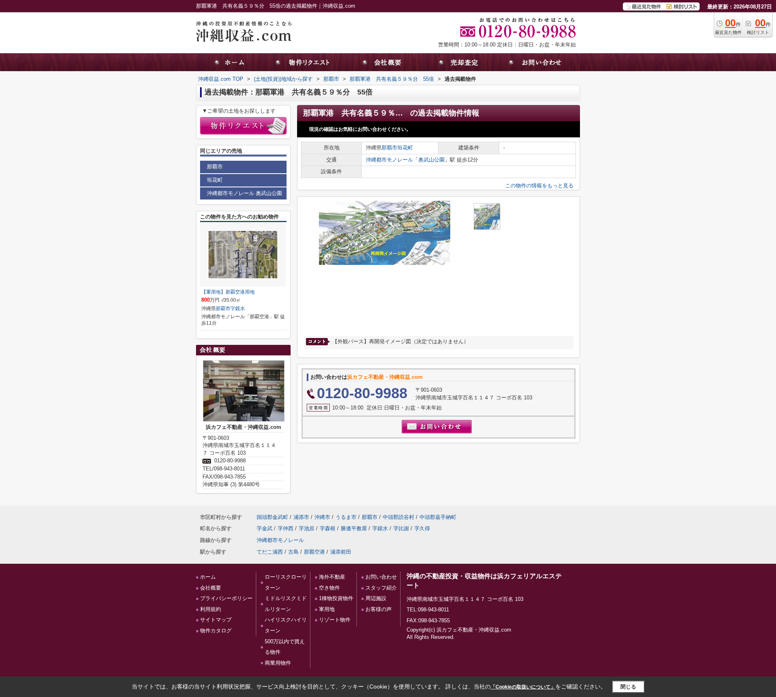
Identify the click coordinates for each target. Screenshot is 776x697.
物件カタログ (216, 631)
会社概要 (210, 588)
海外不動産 (332, 577)
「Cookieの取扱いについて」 (523, 687)
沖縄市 (322, 517)
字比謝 (401, 528)
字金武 (264, 528)
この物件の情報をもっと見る (539, 186)
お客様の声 (378, 609)
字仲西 (285, 528)
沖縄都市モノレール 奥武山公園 (244, 193)
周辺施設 (375, 598)
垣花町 (405, 148)
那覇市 (389, 148)
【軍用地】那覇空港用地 (228, 292)
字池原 (306, 528)
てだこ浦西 (270, 552)
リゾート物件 (334, 620)
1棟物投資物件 (336, 598)
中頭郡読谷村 (398, 517)
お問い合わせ (381, 577)
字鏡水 (237, 308)
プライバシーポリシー (226, 598)
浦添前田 (340, 552)
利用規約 (210, 609)
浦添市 (301, 517)
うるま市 (345, 517)
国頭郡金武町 (272, 517)
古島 (293, 552)
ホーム (208, 577)
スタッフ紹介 (381, 588)
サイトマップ (216, 620)
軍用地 (327, 609)
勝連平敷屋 (354, 528)
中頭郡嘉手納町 (438, 517)
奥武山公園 (431, 160)
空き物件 (329, 588)
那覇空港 (314, 552)
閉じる (628, 687)
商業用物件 (278, 663)
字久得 (422, 528)
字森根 (327, 528)
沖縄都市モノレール (389, 160)
